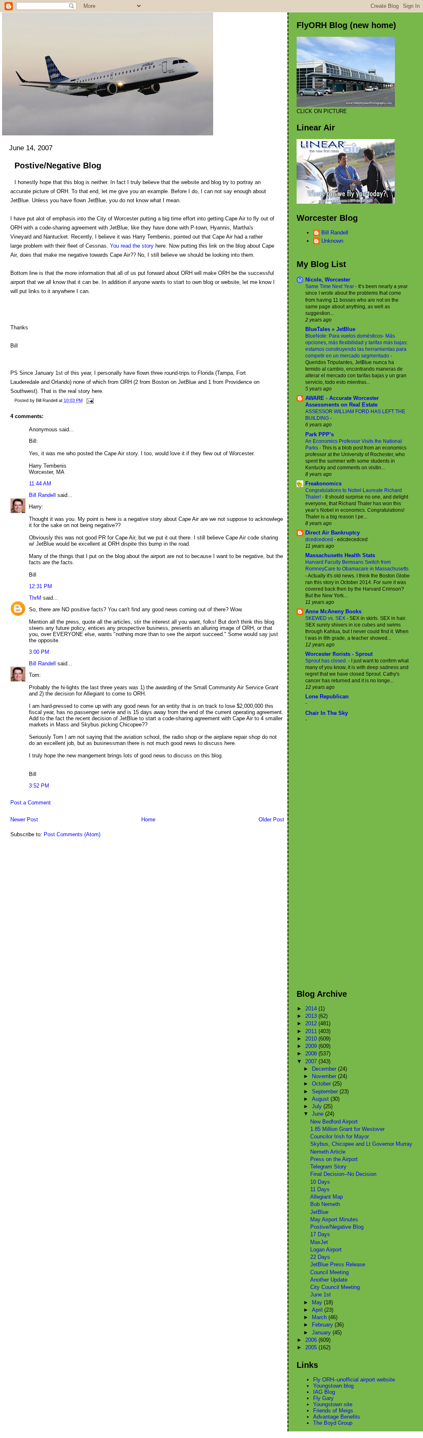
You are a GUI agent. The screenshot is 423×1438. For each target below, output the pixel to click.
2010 (311, 1039)
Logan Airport (326, 1249)
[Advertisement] (330, 856)
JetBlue (319, 1212)
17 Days (320, 1234)
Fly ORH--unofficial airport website (354, 1380)
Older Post (271, 819)
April (318, 1310)
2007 (311, 1061)
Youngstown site (332, 1404)
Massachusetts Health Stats (340, 555)
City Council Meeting (335, 1287)
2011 (311, 1031)
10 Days (320, 1182)
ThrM (35, 598)
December (325, 1069)
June (318, 1114)
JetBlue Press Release (337, 1264)
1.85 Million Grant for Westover (347, 1129)
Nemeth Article (327, 1152)
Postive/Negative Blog (57, 165)
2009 (311, 1046)
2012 (311, 1023)
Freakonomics (323, 483)
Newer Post (24, 819)
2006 (311, 1340)
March (320, 1317)
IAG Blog (324, 1392)
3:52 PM (39, 786)
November (325, 1076)
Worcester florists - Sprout (339, 654)
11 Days (320, 1189)
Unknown (332, 241)
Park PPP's (319, 434)
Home (148, 819)
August (321, 1099)
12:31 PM (40, 586)
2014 (311, 1008)
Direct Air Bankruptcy (332, 533)
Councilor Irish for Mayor (339, 1136)
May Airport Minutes (334, 1219)
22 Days (320, 1257)
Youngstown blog (333, 1386)
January (322, 1332)
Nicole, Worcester (327, 280)
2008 (311, 1053)
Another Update (328, 1280)
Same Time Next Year (330, 286)
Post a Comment (30, 802)
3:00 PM (39, 652)
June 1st (320, 1294)
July (317, 1106)
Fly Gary (323, 1398)
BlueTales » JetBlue (330, 329)
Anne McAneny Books (333, 611)
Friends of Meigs (333, 1410)
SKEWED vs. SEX (326, 618)
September (326, 1091)
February (323, 1325)
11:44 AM (40, 483)
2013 (311, 1016)
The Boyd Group (332, 1423)
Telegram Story (328, 1167)
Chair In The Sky (326, 713)
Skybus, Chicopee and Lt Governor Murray (361, 1144)
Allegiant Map (326, 1197)
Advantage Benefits (336, 1417)
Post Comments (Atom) (72, 834)
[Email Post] (89, 400)
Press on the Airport (334, 1159)
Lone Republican (327, 696)
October (322, 1084)
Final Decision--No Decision (343, 1174)
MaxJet (319, 1242)
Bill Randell (42, 495)
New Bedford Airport (334, 1122)
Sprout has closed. (326, 661)
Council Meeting (329, 1272)
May (318, 1302)
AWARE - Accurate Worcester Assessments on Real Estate (342, 401)
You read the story (132, 246)
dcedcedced (319, 539)
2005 (311, 1347)
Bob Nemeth (325, 1204)
